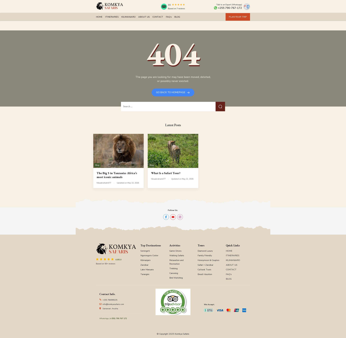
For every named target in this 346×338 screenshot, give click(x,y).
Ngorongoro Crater (149, 255)
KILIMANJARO (128, 16)
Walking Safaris (176, 255)
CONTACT (157, 16)
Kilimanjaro (145, 260)
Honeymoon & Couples (208, 260)
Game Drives (175, 250)
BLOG (177, 16)
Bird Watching (176, 277)
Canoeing (173, 273)
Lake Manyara (147, 269)
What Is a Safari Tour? (165, 173)
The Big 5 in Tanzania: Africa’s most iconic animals (117, 175)
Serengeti (145, 250)
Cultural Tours (204, 269)
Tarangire (144, 274)
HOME (99, 16)
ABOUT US (144, 16)
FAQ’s (169, 16)
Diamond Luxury (205, 250)
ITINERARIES (112, 16)
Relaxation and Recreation (176, 262)
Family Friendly (205, 255)
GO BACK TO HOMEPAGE (171, 92)
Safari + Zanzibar (205, 265)
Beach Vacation (205, 274)
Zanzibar (144, 265)
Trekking (173, 268)
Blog (97, 165)
